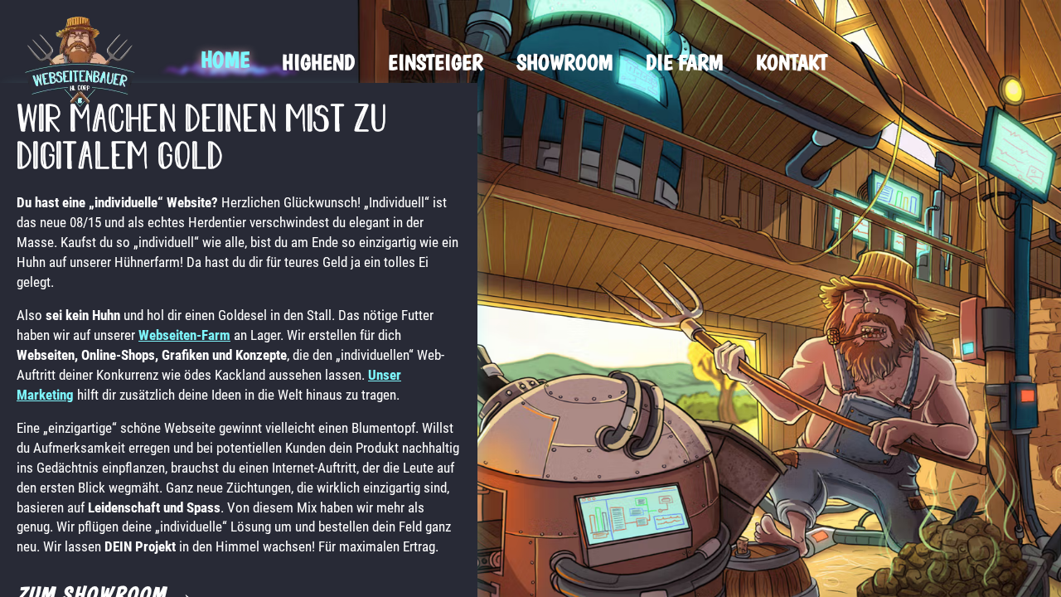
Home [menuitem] (225, 59)
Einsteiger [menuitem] (435, 62)
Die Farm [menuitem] (684, 62)
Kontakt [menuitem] (791, 62)
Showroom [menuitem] (564, 62)
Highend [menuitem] (318, 62)
